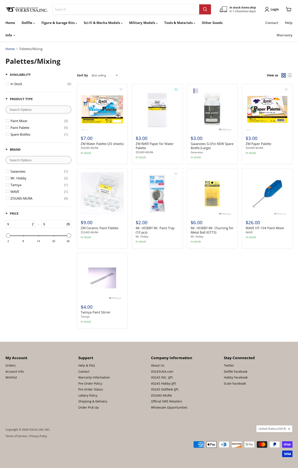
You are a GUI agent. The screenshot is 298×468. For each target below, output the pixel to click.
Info (9, 35)
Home (10, 22)
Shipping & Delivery (92, 401)
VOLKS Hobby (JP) (163, 383)
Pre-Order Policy (90, 383)
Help (289, 22)
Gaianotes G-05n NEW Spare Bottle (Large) (212, 145)
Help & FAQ (86, 365)
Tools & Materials (179, 22)
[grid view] (284, 75)
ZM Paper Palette (258, 143)
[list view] (290, 75)
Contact (271, 22)
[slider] (8, 235)
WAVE (249, 232)
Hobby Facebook (236, 377)
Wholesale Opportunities (169, 407)
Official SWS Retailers (166, 401)
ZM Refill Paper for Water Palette (154, 145)
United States (272, 429)
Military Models (142, 22)
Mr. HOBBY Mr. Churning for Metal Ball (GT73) (212, 230)
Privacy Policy (38, 436)
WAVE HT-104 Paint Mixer (265, 228)
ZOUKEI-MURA (89, 148)
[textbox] (38, 109)
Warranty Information (94, 377)
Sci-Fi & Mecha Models (102, 22)
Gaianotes (197, 152)
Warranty (285, 35)
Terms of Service (16, 436)
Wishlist (11, 377)
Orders (10, 365)
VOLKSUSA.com (162, 371)
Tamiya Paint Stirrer (95, 312)
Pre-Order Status (90, 389)
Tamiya (85, 316)
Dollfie (27, 22)
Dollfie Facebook (235, 371)
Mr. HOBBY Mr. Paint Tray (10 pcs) (155, 230)
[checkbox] (40, 83)
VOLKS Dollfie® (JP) (164, 389)
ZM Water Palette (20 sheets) (102, 143)
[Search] (205, 9)
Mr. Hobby (142, 236)
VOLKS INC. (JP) (162, 377)
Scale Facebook (235, 383)
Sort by (82, 75)
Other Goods (212, 22)
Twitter (229, 365)
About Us (157, 365)
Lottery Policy (88, 395)
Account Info (14, 371)
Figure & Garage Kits (58, 22)
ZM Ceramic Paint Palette (99, 228)
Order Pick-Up (88, 407)
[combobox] (126, 9)
